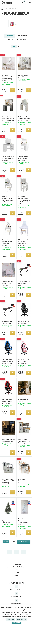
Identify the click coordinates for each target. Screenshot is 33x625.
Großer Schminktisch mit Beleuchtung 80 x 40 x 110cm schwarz (8, 118)
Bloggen (16, 572)
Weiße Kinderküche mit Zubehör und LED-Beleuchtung (8, 481)
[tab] (14, 46)
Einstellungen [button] (10, 619)
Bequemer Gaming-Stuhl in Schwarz (23, 322)
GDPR (16, 570)
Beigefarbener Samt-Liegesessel (24, 400)
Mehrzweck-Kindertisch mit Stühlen (22, 481)
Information (16, 564)
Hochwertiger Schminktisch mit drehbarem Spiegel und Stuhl (7, 77)
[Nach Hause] (2, 9)
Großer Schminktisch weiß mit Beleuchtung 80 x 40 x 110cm (24, 118)
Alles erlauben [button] (17, 622)
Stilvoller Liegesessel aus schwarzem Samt (8, 440)
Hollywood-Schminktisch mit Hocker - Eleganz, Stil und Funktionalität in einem (24, 200)
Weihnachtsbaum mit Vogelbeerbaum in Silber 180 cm (8, 520)
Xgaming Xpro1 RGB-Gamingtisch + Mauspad (24, 283)
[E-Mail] (16, 593)
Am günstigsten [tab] (22, 36)
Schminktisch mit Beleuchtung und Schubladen (23, 158)
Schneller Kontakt (16, 603)
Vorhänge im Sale (19, 23)
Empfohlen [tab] (9, 36)
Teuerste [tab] (10, 39)
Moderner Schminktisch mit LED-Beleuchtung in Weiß (7, 199)
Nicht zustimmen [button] (21, 619)
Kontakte (16, 575)
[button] (12, 90)
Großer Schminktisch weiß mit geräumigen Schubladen (8, 158)
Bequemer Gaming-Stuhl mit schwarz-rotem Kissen (7, 401)
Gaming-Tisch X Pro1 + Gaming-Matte (8, 322)
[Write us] (16, 600)
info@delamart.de (16, 596)
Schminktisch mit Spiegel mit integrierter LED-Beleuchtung (23, 242)
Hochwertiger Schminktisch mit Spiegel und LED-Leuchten (7, 242)
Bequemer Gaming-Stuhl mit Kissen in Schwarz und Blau (7, 361)
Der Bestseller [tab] (21, 39)
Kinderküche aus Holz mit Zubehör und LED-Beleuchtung (24, 441)
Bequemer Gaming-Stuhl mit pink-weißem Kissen (23, 361)
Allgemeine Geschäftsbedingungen (16, 567)
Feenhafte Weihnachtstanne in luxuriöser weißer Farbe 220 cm (23, 521)
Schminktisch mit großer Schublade (23, 76)
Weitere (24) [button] (23, 541)
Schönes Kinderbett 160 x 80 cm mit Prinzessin (7, 283)
